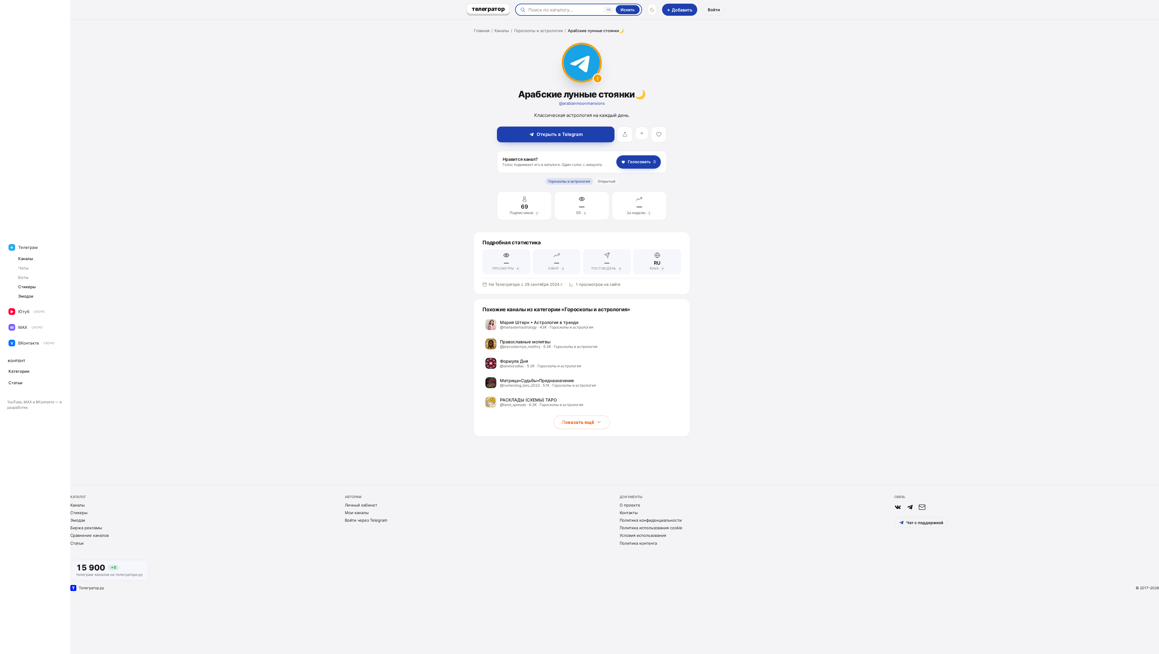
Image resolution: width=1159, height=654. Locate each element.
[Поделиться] (625, 134)
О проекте (630, 505)
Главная (481, 30)
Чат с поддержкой (924, 522)
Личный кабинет (361, 505)
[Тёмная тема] (652, 10)
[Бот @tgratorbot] (910, 507)
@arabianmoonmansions (582, 103)
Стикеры (79, 512)
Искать (628, 9)
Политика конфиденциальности (651, 520)
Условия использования (643, 535)
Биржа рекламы (86, 527)
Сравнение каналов (89, 535)
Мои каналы (357, 512)
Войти (714, 9)
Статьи (77, 543)
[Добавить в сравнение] (641, 133)
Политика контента (638, 543)
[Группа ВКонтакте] (897, 507)
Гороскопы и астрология (538, 30)
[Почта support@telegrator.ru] (922, 507)
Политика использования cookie (651, 527)
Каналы (502, 30)
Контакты (629, 512)
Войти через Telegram (366, 520)
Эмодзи (77, 520)
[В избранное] (659, 134)
